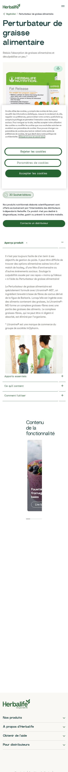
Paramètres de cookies (33, 162)
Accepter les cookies (33, 173)
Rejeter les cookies (33, 151)
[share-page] (58, 69)
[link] (63, 6)
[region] (34, 147)
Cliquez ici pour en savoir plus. (32, 137)
